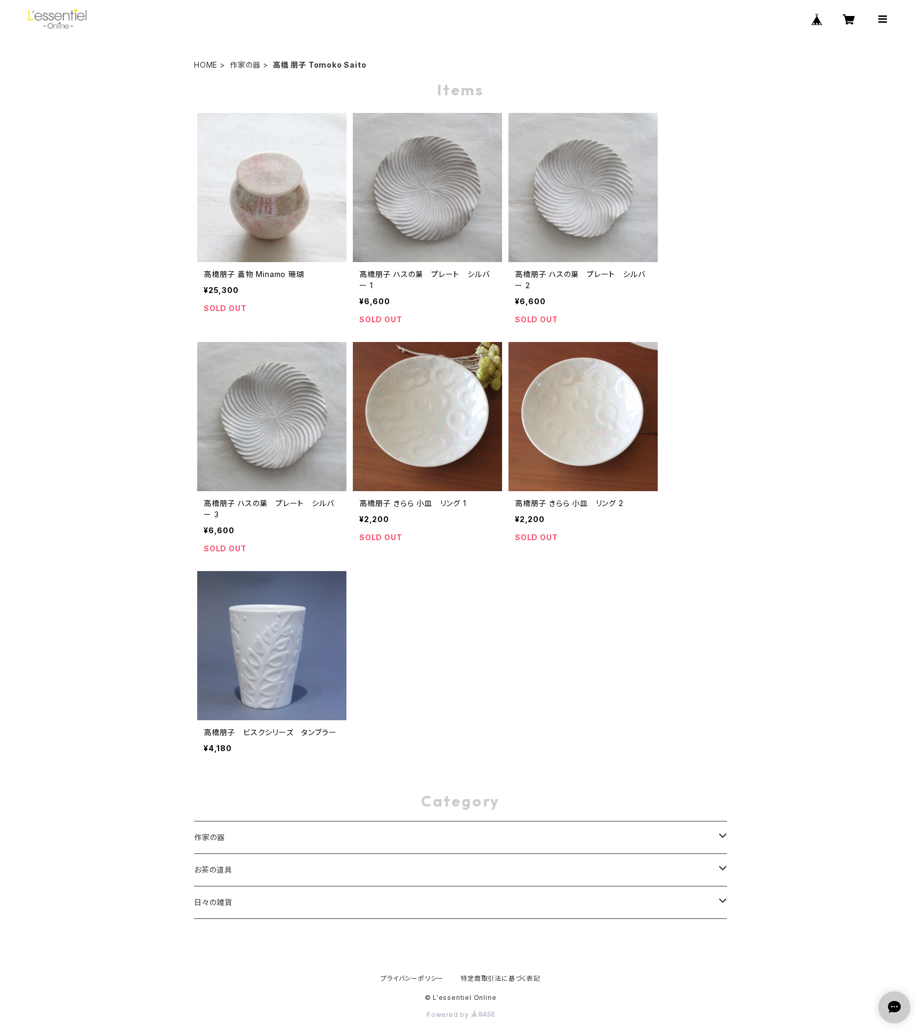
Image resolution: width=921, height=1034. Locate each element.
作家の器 (245, 64)
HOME (205, 64)
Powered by (448, 1015)
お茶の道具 (213, 869)
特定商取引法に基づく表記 (500, 978)
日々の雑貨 (213, 902)
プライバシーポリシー (412, 978)
